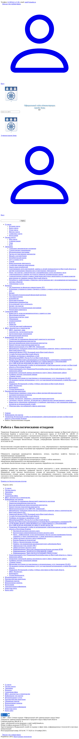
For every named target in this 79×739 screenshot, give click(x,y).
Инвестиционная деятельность (20, 263)
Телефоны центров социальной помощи (23, 374)
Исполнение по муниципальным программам (25, 308)
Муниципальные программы (19, 252)
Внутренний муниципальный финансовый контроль (27, 295)
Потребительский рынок (17, 258)
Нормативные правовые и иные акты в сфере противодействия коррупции (35, 393)
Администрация (14, 241)
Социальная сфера (11, 311)
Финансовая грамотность (18, 309)
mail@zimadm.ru (30, 2)
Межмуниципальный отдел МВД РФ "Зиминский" (27, 347)
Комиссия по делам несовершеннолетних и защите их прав (30, 313)
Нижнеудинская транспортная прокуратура (24, 345)
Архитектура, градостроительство (21, 332)
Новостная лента (11, 709)
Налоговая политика (16, 300)
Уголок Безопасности (16, 389)
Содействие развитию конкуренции (21, 265)
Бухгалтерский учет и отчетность (21, 304)
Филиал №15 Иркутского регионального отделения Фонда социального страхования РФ (40, 359)
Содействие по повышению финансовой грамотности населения (32, 339)
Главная (7, 413)
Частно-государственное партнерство (22, 254)
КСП (11, 245)
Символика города (15, 234)
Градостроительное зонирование (20, 334)
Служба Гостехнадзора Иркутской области (24, 354)
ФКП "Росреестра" (15, 385)
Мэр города (13, 239)
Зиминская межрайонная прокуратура (22, 341)
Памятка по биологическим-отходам (13, 481)
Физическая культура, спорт (19, 317)
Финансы (8, 285)
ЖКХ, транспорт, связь (17, 330)
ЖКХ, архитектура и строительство (17, 328)
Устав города (13, 230)
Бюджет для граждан (16, 306)
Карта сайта (9, 710)
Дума (11, 243)
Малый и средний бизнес (18, 256)
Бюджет (12, 293)
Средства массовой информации (20, 326)
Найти (23, 221)
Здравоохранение (15, 321)
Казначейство (14, 298)
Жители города (14, 232)
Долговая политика (16, 297)
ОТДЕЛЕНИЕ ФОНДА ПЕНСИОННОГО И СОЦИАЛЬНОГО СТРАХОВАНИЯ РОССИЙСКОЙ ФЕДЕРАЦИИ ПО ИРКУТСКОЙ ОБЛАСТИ (38, 362)
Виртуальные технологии (23, 736)
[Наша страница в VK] (3, 733)
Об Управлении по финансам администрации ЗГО (27, 287)
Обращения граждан (12, 701)
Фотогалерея (13, 235)
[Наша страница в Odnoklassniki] (1, 733)
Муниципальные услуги (13, 697)
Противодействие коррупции (15, 391)
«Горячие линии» (15, 376)
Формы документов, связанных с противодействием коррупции (31, 398)
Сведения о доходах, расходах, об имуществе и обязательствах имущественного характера (41, 400)
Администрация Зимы (9, 135)
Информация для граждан (14, 337)
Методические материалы (18, 397)
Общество (12, 324)
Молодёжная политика (17, 315)
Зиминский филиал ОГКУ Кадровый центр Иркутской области (31, 352)
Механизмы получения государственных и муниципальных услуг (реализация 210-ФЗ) (39, 378)
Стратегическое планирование (20, 250)
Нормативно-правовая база (18, 302)
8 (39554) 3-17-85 (14, 2)
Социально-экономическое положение (22, 248)
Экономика (9, 246)
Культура (12, 322)
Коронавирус (13, 387)
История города (14, 226)
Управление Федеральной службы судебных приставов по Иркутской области (36, 384)
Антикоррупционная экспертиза (20, 395)
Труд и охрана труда (16, 259)
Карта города (13, 228)
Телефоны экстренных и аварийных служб (24, 356)
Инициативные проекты (13, 703)
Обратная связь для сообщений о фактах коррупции (27, 406)
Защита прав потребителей (18, 267)
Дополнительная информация (15, 707)
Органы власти (10, 237)
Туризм (11, 261)
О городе (8, 224)
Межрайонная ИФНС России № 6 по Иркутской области (29, 358)
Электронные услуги (16, 284)
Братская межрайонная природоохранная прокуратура (28, 343)
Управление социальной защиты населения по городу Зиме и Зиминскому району (38, 372)
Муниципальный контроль (18, 335)
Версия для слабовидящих (11, 4)
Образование (13, 319)
